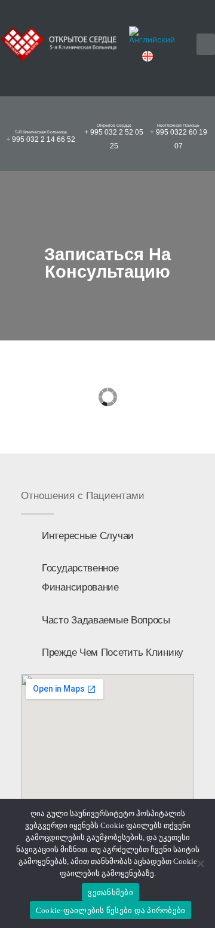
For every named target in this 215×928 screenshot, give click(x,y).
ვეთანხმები (110, 892)
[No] (200, 863)
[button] (205, 44)
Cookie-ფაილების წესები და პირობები (111, 910)
